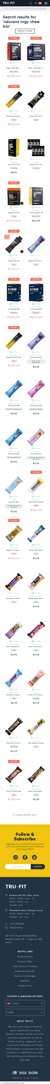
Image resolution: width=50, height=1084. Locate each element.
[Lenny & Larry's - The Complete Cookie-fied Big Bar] (14, 639)
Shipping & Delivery (25, 971)
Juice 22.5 (36, 68)
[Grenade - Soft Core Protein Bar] (36, 639)
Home (6, 8)
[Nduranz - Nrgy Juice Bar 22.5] (36, 60)
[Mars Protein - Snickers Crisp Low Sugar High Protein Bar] (14, 687)
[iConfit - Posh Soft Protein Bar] (36, 687)
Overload (36, 357)
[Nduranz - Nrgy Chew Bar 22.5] (14, 60)
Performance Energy (14, 116)
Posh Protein (13, 791)
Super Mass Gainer (36, 598)
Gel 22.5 (36, 116)
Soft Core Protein (36, 647)
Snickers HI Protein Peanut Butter (14, 598)
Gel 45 (14, 261)
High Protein (14, 357)
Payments (25, 981)
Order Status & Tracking (25, 966)
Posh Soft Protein (36, 695)
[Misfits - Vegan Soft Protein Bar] (36, 253)
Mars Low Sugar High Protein (36, 791)
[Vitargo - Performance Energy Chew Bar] (14, 108)
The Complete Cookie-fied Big (14, 647)
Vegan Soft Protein (36, 261)
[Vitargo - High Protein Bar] (14, 350)
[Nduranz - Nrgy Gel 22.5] (36, 108)
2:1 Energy (14, 309)
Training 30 (36, 213)
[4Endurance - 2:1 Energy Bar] (14, 301)
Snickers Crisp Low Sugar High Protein (14, 695)
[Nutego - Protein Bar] (36, 446)
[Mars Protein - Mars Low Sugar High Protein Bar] (36, 784)
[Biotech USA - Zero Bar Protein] (36, 494)
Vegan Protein (14, 550)
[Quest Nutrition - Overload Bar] (36, 350)
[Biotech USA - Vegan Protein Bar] (14, 542)
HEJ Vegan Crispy (36, 743)
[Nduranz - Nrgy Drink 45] (14, 157)
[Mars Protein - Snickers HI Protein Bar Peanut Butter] (14, 591)
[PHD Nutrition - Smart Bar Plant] (36, 542)
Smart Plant (36, 550)
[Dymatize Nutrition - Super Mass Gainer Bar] (36, 591)
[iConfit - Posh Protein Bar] (14, 784)
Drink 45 (14, 164)
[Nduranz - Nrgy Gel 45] (14, 253)
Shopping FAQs (25, 957)
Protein (36, 454)
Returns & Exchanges (25, 976)
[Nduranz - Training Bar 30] (36, 205)
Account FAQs (25, 961)
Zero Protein (36, 502)
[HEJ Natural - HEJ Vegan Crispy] (36, 735)
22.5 (14, 68)
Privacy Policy (25, 986)
